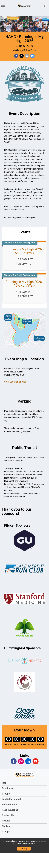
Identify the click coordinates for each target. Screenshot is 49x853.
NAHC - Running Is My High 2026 (24, 38)
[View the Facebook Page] (14, 761)
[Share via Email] (27, 56)
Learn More (28, 843)
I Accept (24, 848)
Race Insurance (10, 810)
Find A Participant (11, 799)
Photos (6, 826)
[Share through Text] (32, 56)
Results (6, 820)
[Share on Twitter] (21, 56)
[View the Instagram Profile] (21, 761)
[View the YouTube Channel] (36, 761)
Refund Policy (9, 804)
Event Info (7, 788)
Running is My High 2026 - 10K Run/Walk (24, 283)
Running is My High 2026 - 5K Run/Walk (24, 251)
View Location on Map (15, 381)
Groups (6, 793)
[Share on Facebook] (16, 56)
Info (4, 783)
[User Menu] (44, 5)
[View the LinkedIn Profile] (28, 761)
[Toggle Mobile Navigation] (2, 5)
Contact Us (8, 815)
